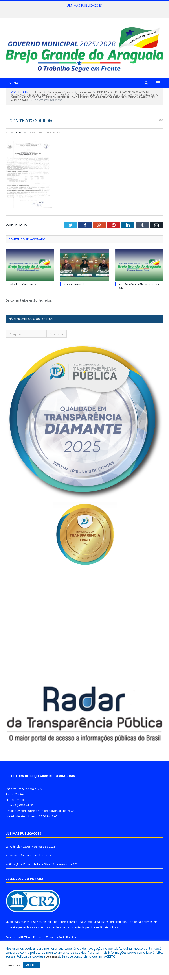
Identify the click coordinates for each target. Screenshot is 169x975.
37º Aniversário (83, 10)
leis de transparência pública (75, 927)
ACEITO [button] (31, 965)
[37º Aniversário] (84, 265)
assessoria (108, 922)
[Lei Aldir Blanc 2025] (30, 265)
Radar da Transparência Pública (54, 937)
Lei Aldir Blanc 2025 (22, 284)
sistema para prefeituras (59, 922)
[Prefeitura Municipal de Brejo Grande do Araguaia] (84, 48)
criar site (32, 922)
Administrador (21, 132)
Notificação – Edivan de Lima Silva (28, 864)
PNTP (24, 937)
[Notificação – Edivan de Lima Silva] (139, 265)
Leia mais (52, 956)
